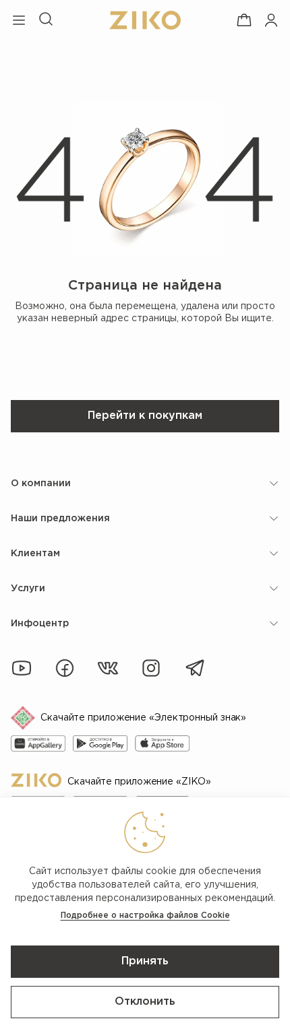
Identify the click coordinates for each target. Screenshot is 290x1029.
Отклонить (145, 1002)
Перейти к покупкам (145, 416)
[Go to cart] (244, 20)
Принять (145, 961)
